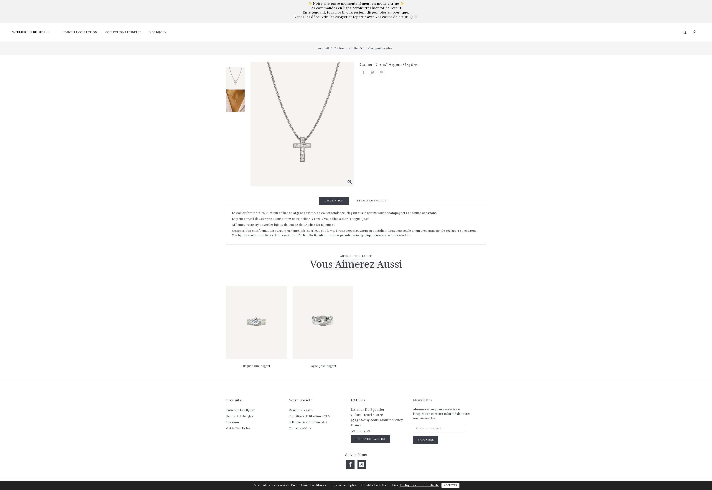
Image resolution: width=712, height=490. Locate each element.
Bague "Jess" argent (322, 366)
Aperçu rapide (257, 350)
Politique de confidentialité (308, 422)
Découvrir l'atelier (370, 439)
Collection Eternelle (123, 32)
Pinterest (381, 72)
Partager (363, 72)
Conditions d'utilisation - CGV (309, 416)
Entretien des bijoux (240, 410)
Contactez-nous (300, 428)
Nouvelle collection (79, 32)
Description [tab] (333, 200)
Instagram (361, 464)
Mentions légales (301, 410)
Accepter (450, 485)
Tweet (372, 72)
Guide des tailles (238, 428)
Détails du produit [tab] (371, 200)
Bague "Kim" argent (256, 366)
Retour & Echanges (239, 416)
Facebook (350, 464)
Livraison (232, 422)
